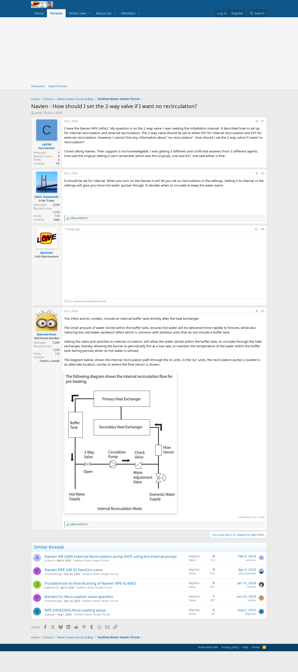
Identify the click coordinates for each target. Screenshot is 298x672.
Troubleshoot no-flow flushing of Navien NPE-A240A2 (90, 583)
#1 (262, 121)
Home (39, 13)
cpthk (38, 113)
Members (128, 13)
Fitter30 (251, 587)
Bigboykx (50, 614)
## (262, 229)
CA (58, 163)
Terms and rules (208, 647)
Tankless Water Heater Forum (91, 560)
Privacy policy (230, 647)
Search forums (57, 86)
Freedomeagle (53, 574)
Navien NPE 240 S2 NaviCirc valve (74, 569)
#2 (262, 173)
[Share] (257, 121)
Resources (103, 13)
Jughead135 (52, 587)
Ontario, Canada (50, 361)
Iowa (57, 219)
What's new (77, 13)
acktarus (50, 560)
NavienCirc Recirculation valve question (79, 596)
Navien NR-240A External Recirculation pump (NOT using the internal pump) (110, 556)
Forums (56, 13)
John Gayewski (247, 573)
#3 (262, 311)
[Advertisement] (149, 50)
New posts (38, 86)
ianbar (252, 600)
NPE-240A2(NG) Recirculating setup (75, 610)
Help (245, 647)
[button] (90, 13)
